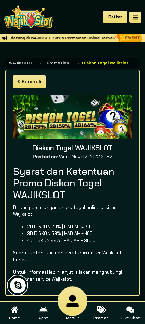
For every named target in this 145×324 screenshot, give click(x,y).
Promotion (57, 63)
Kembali (31, 81)
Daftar (115, 17)
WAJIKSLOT (21, 63)
